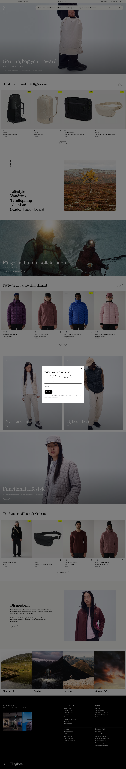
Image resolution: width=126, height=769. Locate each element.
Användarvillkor (68, 395)
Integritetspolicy (54, 397)
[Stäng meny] (81, 368)
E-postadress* (49, 382)
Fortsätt (48, 392)
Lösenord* (47, 386)
